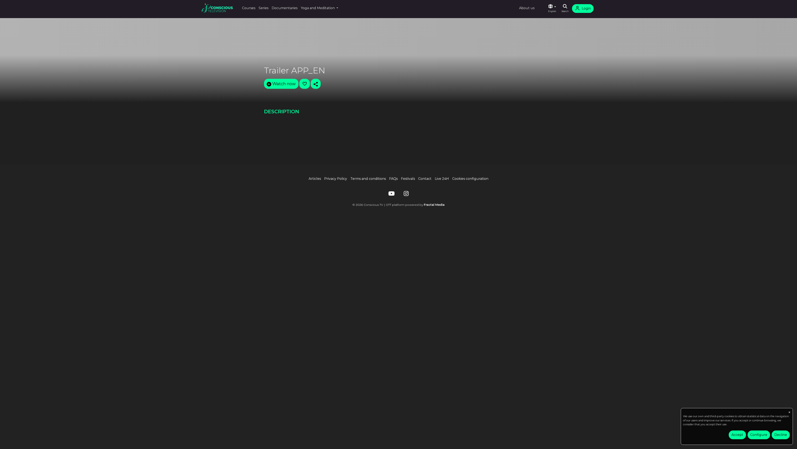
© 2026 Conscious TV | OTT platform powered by (398, 205)
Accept (737, 435)
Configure (758, 435)
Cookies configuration (470, 179)
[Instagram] (406, 194)
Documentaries (284, 8)
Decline (780, 435)
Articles (315, 179)
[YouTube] (390, 194)
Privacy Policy (335, 179)
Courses (248, 8)
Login (586, 8)
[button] (552, 8)
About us (526, 8)
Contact (425, 179)
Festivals (408, 179)
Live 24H (442, 179)
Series (263, 8)
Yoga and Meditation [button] (318, 8)
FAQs (393, 179)
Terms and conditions (368, 179)
